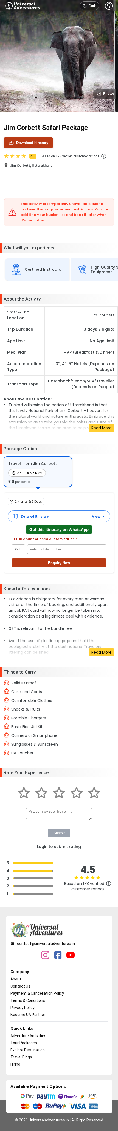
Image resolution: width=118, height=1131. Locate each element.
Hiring (15, 1064)
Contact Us (20, 986)
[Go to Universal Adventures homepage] (23, 6)
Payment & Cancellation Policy (37, 993)
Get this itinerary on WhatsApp (59, 529)
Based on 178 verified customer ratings (70, 156)
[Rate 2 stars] (41, 793)
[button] (103, 156)
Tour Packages (23, 1043)
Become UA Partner (27, 1014)
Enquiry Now (59, 563)
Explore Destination (27, 1050)
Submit (59, 833)
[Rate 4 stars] (76, 793)
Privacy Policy (22, 1007)
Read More (101, 428)
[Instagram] (45, 955)
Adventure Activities (28, 1036)
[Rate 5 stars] (94, 793)
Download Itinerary (32, 143)
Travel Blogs (21, 1057)
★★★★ (19, 156)
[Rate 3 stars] (59, 793)
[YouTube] (70, 955)
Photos (109, 94)
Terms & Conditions (27, 1000)
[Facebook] (58, 955)
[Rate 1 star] (23, 793)
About (15, 979)
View (96, 516)
